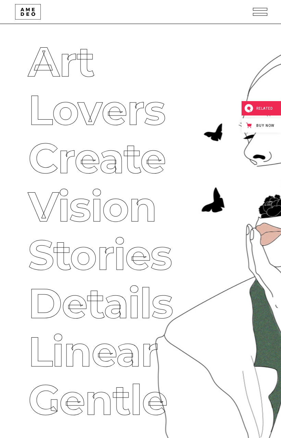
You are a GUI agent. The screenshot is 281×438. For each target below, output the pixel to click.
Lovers (82, 110)
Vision (78, 207)
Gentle (83, 400)
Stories (86, 255)
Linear (79, 352)
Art (47, 62)
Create (83, 158)
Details (86, 303)
